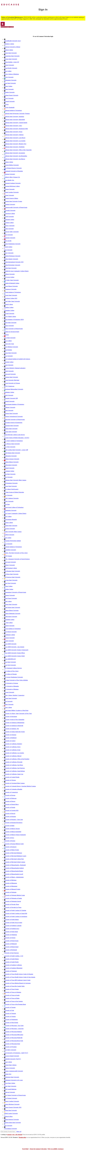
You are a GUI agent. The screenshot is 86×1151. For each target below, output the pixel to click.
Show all (19, 1131)
